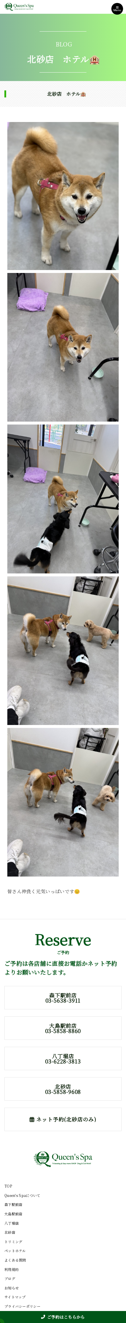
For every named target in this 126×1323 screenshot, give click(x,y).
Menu (117, 10)
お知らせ (11, 1287)
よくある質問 (15, 1259)
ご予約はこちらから (66, 1317)
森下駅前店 (13, 1204)
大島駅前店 (13, 1213)
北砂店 (9, 1232)
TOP (8, 1185)
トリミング (13, 1241)
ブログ (9, 1278)
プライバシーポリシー (22, 1306)
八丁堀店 (11, 1223)
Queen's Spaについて (22, 1195)
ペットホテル (15, 1250)
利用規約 (11, 1269)
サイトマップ (15, 1296)
